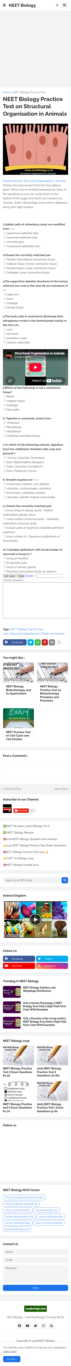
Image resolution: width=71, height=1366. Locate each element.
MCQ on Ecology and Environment (24, 1197)
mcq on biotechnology (17, 1222)
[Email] (52, 642)
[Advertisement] (35, 49)
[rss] (51, 1326)
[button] (4, 5)
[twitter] (35, 1326)
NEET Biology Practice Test (29, 92)
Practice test (11, 181)
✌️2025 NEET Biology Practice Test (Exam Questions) (34, 845)
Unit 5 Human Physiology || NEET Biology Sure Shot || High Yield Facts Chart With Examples (44, 1006)
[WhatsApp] (38, 642)
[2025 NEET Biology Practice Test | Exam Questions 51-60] (52, 1091)
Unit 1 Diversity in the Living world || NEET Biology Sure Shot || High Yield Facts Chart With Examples (44, 1021)
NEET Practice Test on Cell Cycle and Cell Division (18, 736)
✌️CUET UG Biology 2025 (18, 858)
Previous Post (13, 788)
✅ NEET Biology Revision (18, 832)
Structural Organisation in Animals (44, 181)
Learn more (10, 1351)
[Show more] (59, 642)
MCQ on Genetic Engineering (21, 1203)
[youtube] (27, 1326)
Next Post (60, 788)
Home (6, 92)
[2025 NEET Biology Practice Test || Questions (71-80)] (52, 1055)
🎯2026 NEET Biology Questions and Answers (30, 839)
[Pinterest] (45, 642)
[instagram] (43, 1326)
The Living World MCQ (17, 1210)
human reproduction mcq (19, 1216)
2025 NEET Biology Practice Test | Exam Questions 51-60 (50, 1108)
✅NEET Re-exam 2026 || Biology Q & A (26, 826)
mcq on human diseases (49, 1222)
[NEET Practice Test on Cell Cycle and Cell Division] (18, 718)
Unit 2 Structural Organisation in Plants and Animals (34, 633)
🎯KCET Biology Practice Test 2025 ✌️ (26, 852)
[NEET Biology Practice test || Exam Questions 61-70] (18, 1091)
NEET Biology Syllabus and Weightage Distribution (39, 989)
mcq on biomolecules (51, 1216)
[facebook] (19, 1326)
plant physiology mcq (17, 1229)
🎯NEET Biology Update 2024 (21, 864)
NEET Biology (22, 5)
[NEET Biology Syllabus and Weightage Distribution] (12, 992)
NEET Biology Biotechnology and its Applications (18, 690)
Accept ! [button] (12, 1359)
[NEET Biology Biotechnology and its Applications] (18, 672)
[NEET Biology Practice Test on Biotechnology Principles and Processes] (52, 672)
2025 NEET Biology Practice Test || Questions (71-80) (49, 1072)
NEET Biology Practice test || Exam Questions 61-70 (17, 1108)
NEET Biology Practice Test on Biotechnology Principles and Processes (50, 693)
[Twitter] (30, 642)
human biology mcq (47, 1210)
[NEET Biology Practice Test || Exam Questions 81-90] (18, 1055)
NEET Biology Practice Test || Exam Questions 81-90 (17, 1072)
